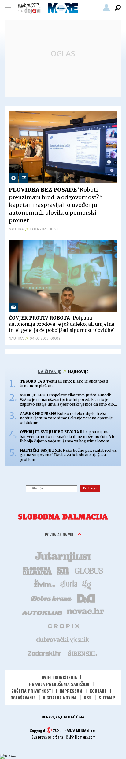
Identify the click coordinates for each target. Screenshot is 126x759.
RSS (87, 697)
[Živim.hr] (45, 584)
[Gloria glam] (87, 584)
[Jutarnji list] (63, 556)
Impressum (71, 690)
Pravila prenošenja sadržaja (59, 684)
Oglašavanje (22, 697)
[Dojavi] (29, 8)
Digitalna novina (59, 697)
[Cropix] (63, 625)
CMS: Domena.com (80, 737)
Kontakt (98, 690)
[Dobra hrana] (51, 598)
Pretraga (90, 488)
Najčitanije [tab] (49, 371)
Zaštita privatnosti (32, 690)
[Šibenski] (82, 653)
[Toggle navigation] (7, 7)
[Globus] (89, 570)
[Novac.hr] (85, 611)
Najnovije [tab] (78, 371)
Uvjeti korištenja (59, 677)
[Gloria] (68, 584)
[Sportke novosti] (63, 570)
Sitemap (107, 697)
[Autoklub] (42, 611)
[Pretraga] (118, 8)
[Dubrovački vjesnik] (63, 639)
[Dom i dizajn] (86, 598)
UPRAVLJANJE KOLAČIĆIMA (63, 717)
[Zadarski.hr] (45, 653)
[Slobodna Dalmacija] (63, 516)
